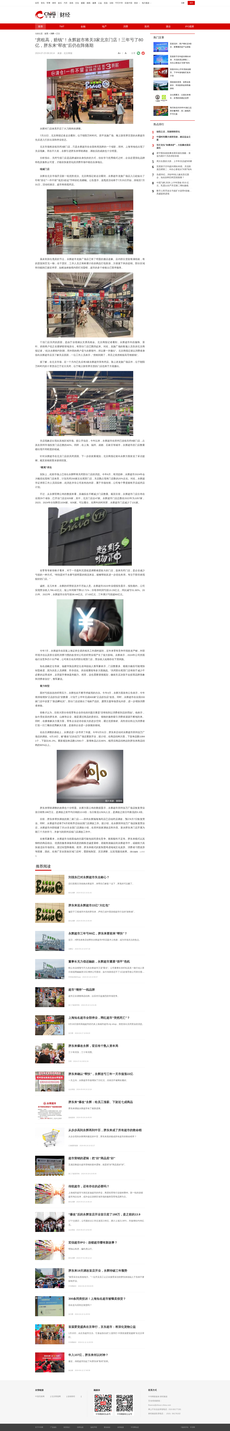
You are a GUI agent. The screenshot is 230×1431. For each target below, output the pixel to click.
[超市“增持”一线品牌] (49, 997)
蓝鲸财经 (71, 1396)
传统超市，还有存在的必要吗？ (88, 1186)
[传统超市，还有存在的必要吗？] (49, 1194)
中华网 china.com (46, 15)
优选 (106, 3)
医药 (147, 26)
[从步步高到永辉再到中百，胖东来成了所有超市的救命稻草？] (49, 1137)
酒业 (168, 26)
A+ (119, 53)
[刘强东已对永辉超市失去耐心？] (49, 885)
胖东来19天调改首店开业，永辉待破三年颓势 (97, 1270)
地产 (104, 26)
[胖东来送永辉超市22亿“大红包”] (49, 913)
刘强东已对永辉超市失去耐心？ (88, 877)
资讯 (43, 3)
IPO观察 (189, 26)
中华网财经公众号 (124, 1414)
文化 (77, 3)
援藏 (83, 3)
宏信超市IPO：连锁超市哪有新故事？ (92, 1242)
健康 (94, 3)
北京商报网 (56, 1396)
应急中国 (128, 3)
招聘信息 (80, 1427)
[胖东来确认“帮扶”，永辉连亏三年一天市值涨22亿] (49, 1087)
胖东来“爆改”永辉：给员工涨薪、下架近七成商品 (100, 1102)
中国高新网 (39, 1396)
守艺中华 (119, 3)
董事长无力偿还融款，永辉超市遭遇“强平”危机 (99, 961)
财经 (54, 3)
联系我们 (67, 1427)
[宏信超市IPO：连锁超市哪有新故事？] (49, 1250)
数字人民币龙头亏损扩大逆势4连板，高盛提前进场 (174, 192)
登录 (191, 3)
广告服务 (53, 1427)
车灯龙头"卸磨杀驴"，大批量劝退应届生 (174, 146)
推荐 (40, 26)
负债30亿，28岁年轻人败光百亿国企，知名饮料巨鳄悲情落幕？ (173, 176)
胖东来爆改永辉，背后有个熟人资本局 (93, 1045)
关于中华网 (39, 1427)
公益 (100, 3)
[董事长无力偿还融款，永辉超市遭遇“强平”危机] (49, 969)
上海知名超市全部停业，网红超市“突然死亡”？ (99, 1017)
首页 (37, 3)
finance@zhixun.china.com (159, 1405)
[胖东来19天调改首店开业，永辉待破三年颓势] (49, 1278)
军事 (48, 3)
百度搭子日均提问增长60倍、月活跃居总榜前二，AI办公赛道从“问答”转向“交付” (174, 168)
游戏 (71, 3)
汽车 (65, 3)
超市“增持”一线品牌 (81, 989)
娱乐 (60, 3)
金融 (83, 26)
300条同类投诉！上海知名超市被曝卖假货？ (97, 1298)
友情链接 (120, 1427)
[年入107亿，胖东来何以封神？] (49, 1363)
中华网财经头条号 (103, 1414)
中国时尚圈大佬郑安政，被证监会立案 (174, 138)
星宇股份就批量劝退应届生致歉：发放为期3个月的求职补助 (174, 154)
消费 (125, 26)
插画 (88, 3)
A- (126, 53)
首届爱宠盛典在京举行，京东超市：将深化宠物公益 (102, 1326)
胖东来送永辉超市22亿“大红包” (89, 905)
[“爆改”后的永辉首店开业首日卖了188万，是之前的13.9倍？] (49, 1222)
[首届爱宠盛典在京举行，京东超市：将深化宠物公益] (49, 1334)
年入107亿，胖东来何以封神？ (88, 1355)
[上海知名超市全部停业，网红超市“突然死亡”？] (49, 1034)
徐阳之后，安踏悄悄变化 (168, 132)
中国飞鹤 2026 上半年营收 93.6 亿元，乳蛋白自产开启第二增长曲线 (173, 184)
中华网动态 (135, 1427)
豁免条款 (107, 1427)
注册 (182, 3)
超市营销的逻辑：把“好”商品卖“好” (91, 1158)
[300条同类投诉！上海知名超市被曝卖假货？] (49, 1306)
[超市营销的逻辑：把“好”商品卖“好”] (49, 1166)
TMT (61, 26)
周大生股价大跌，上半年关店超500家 (174, 161)
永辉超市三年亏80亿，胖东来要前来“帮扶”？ (97, 933)
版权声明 (94, 1427)
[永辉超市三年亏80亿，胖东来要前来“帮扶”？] (49, 941)
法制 (111, 3)
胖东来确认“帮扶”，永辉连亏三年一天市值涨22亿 (100, 1074)
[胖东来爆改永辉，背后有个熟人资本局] (49, 1053)
